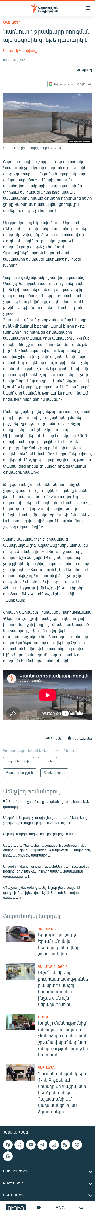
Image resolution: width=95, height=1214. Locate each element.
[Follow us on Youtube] (31, 1145)
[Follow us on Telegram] (42, 1145)
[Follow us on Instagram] (54, 1145)
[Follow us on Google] (8, 1156)
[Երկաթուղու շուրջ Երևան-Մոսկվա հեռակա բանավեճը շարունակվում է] (20, 934)
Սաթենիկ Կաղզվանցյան (22, 50)
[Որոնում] (81, 1207)
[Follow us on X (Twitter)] (19, 1145)
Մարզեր (11, 22)
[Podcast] (77, 1145)
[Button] (84, 70)
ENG (60, 1207)
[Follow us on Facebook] (8, 1145)
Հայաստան (47, 929)
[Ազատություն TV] (39, 1207)
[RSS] (65, 1145)
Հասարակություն (53, 967)
